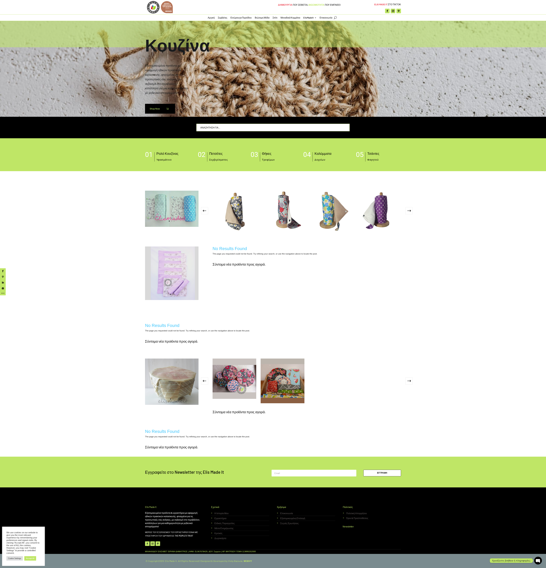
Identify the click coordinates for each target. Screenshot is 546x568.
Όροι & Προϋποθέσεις (357, 518)
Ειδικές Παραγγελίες (224, 523)
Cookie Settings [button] (14, 558)
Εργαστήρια (220, 518)
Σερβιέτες (222, 18)
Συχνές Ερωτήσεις (289, 523)
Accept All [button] (30, 558)
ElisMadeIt (308, 18)
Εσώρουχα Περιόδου (241, 18)
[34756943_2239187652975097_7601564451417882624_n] (171, 226)
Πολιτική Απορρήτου (356, 513)
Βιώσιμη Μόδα (262, 18)
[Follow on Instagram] (393, 11)
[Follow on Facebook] (387, 11)
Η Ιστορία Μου (221, 513)
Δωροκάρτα (220, 538)
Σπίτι (275, 18)
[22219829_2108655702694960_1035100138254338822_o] (171, 404)
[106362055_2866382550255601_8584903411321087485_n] (171, 299)
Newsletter (348, 526)
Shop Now (155, 108)
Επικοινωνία (326, 18)
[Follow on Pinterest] (398, 11)
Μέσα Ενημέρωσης (224, 528)
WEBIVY (248, 561)
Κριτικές (218, 533)
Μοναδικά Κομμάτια (290, 18)
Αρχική (211, 18)
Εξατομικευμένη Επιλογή (292, 518)
